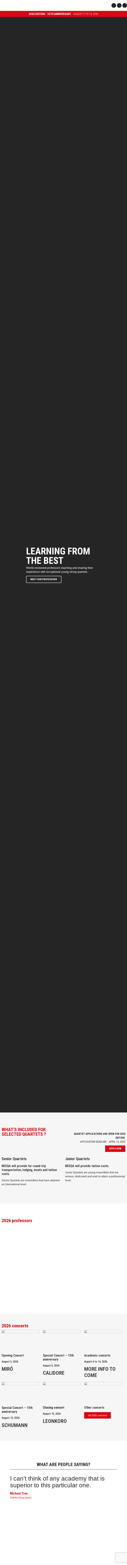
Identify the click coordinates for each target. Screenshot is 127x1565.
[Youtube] (124, 5)
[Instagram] (119, 5)
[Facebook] (113, 5)
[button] (105, 5)
